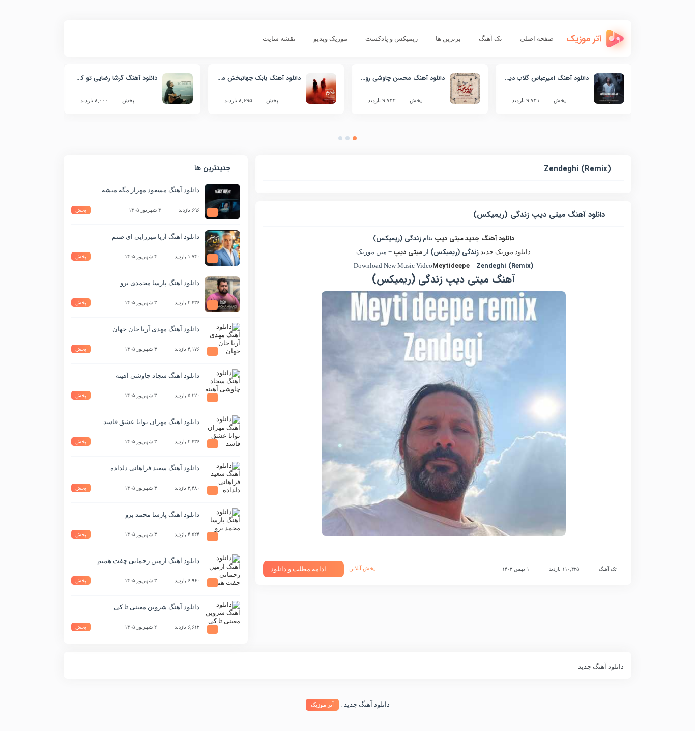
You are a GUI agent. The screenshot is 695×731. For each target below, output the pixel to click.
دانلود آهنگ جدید (489, 238)
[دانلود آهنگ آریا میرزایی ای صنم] (222, 248)
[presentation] (364, 140)
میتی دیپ (449, 238)
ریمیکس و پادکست (391, 38)
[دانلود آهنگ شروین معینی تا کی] (222, 618)
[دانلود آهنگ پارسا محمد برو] (222, 526)
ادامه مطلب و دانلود (298, 569)
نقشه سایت (279, 38)
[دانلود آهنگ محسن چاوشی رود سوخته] (465, 88)
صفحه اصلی (537, 38)
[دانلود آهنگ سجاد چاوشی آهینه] (222, 387)
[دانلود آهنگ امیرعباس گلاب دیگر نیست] (609, 88)
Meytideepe (451, 266)
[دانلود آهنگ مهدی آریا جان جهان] (222, 340)
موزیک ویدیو (330, 38)
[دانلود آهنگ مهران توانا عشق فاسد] (222, 433)
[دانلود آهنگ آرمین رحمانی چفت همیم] (222, 572)
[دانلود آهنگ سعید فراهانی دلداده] (222, 479)
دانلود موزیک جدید (505, 252)
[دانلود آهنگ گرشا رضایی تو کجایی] (177, 88)
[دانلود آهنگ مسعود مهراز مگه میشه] (222, 201)
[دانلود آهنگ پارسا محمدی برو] (222, 294)
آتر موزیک (322, 704)
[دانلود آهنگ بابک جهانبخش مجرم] (321, 88)
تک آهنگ (490, 38)
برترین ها (448, 38)
